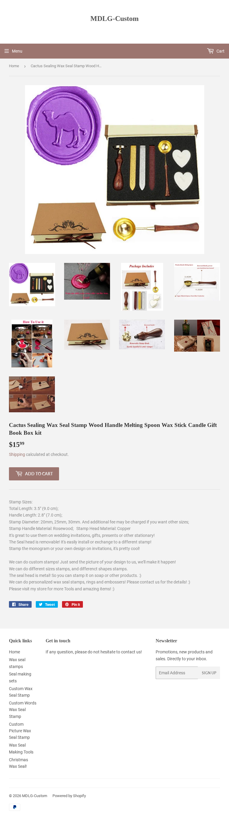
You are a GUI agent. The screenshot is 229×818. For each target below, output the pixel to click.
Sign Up (209, 673)
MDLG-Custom (114, 18)
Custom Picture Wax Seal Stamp (20, 731)
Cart (220, 51)
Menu (17, 51)
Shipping (17, 454)
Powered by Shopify (69, 796)
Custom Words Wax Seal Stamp (22, 710)
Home (14, 66)
